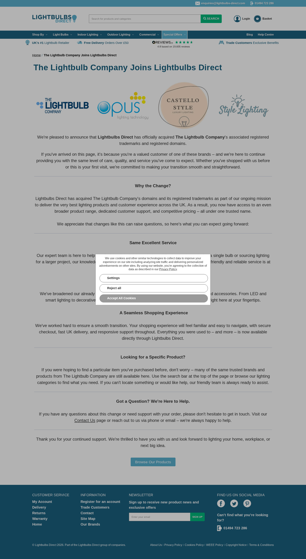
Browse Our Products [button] (153, 462)
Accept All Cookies (121, 298)
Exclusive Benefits (252, 43)
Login (246, 18)
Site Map (88, 519)
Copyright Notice (236, 544)
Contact (87, 513)
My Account (42, 502)
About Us (156, 544)
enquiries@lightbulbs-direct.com (223, 3)
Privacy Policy (173, 544)
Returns (39, 513)
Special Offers (172, 34)
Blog (249, 34)
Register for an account (100, 502)
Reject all (114, 288)
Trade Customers (95, 507)
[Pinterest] (247, 503)
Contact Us (84, 420)
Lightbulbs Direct (89, 544)
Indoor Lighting (88, 34)
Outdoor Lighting (118, 34)
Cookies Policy (194, 544)
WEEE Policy (214, 544)
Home (37, 524)
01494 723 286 (264, 3)
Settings (113, 278)
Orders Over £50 (106, 43)
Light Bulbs (61, 34)
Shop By (38, 34)
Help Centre (266, 34)
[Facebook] (221, 503)
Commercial (147, 34)
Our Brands (90, 524)
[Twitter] (234, 503)
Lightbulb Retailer (50, 43)
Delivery (39, 507)
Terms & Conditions (261, 544)
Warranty (39, 519)
